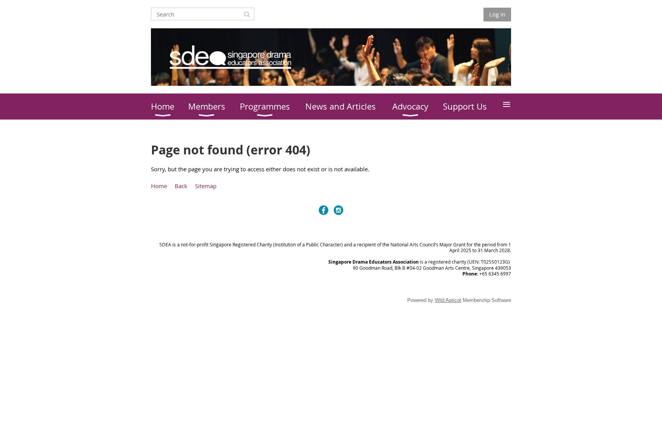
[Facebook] (323, 210)
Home (159, 186)
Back (181, 186)
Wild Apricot (448, 300)
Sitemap (205, 186)
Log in (497, 14)
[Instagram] (338, 210)
